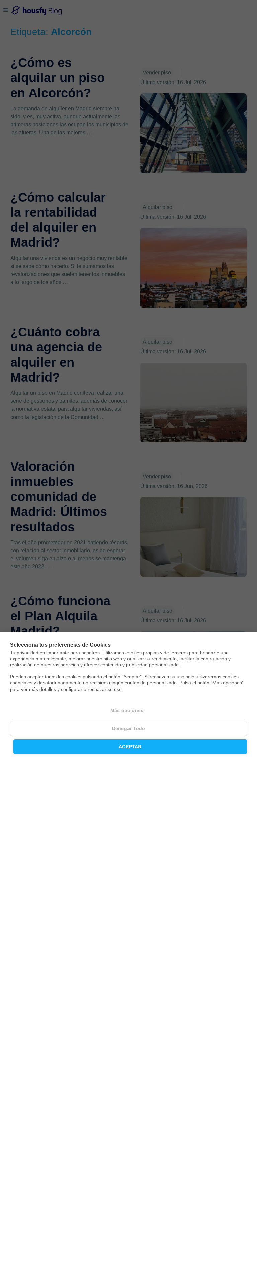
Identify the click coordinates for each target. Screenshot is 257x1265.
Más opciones (126, 710)
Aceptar (130, 746)
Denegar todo (128, 728)
